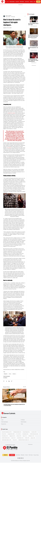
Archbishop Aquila (17, 431)
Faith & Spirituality (6, 376)
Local (2, 419)
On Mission (5, 377)
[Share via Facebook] (3, 381)
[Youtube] (22, 458)
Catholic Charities (6, 437)
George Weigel (26, 431)
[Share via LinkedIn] (9, 381)
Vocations (34, 431)
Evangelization (11, 433)
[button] (34, 1)
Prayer (4, 433)
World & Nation (23, 421)
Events (13, 437)
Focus (10, 373)
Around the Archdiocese (7, 431)
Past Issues (31, 454)
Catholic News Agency (7, 439)
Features (14, 373)
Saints (25, 435)
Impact (33, 437)
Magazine (5, 373)
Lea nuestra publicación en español (10, 444)
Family (27, 437)
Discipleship (25, 433)
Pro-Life (18, 433)
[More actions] (25, 16)
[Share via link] (11, 381)
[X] (19, 458)
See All (24, 386)
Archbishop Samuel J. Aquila (24, 439)
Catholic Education (34, 433)
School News (20, 437)
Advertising (18, 454)
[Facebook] (18, 458)
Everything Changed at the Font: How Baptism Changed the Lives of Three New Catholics (14, 405)
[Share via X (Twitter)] (6, 381)
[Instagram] (21, 458)
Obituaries (22, 454)
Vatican (19, 435)
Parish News (5, 435)
